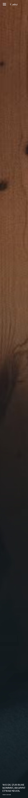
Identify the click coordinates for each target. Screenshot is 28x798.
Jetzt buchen (14, 795)
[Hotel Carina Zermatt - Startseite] (14, 4)
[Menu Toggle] (4, 4)
